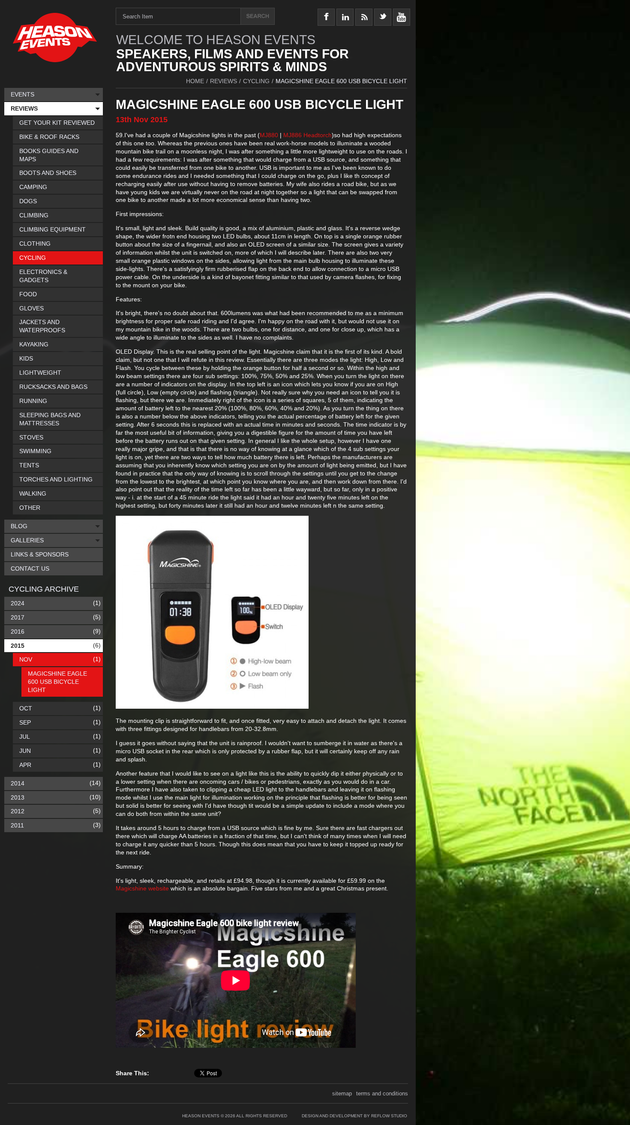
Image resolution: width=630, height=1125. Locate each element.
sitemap (342, 1093)
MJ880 (269, 135)
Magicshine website (142, 888)
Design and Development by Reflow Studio (354, 1115)
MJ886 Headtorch (307, 135)
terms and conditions (382, 1093)
